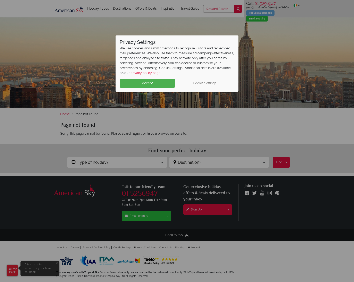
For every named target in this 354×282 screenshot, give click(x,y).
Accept (147, 83)
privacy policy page (145, 73)
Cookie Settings (204, 83)
